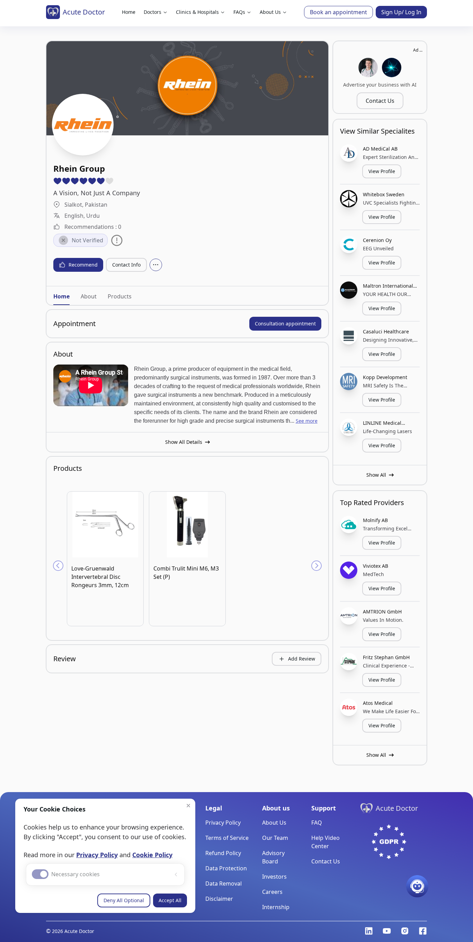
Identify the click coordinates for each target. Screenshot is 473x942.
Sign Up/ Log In (401, 12)
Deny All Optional (124, 900)
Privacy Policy (97, 855)
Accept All (170, 900)
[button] (188, 805)
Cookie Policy (152, 855)
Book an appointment (338, 12)
